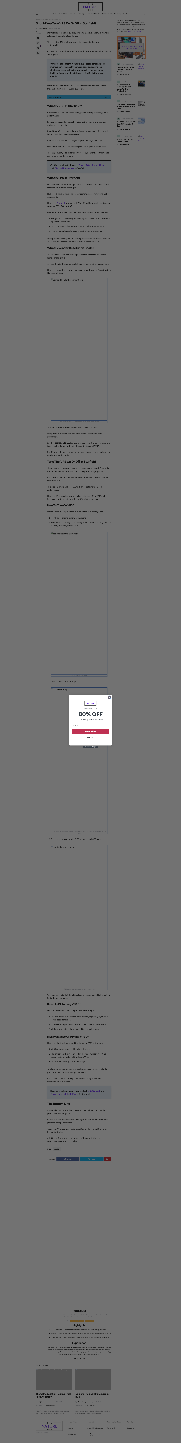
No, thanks (90, 737)
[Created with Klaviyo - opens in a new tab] (90, 746)
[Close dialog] (109, 697)
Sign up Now (90, 731)
